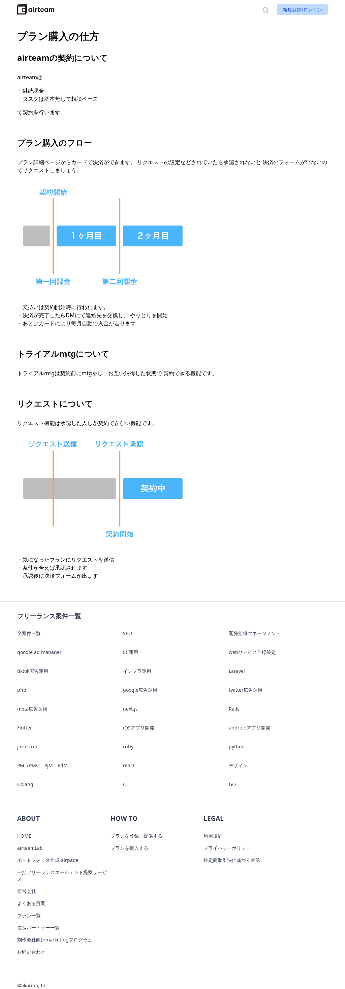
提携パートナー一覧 (38, 927)
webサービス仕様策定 (252, 652)
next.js (130, 709)
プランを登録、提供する (136, 836)
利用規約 (212, 836)
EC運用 (130, 652)
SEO (127, 633)
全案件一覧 (29, 633)
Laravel (237, 671)
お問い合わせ (31, 952)
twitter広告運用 (245, 690)
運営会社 (26, 891)
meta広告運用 (32, 709)
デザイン (238, 765)
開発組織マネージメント (255, 633)
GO (232, 784)
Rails (234, 709)
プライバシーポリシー (227, 848)
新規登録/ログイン (302, 9)
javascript (28, 746)
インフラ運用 (137, 671)
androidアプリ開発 (249, 727)
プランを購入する (129, 848)
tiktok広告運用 (32, 671)
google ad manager (39, 652)
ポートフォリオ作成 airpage (48, 860)
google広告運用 (140, 690)
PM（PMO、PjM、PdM (42, 765)
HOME (24, 836)
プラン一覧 (29, 915)
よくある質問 (31, 903)
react (128, 765)
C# (126, 784)
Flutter (24, 727)
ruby (128, 746)
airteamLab (30, 848)
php (21, 690)
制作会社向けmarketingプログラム (54, 939)
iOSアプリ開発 (138, 727)
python (237, 746)
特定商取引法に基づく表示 (231, 860)
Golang (25, 784)
